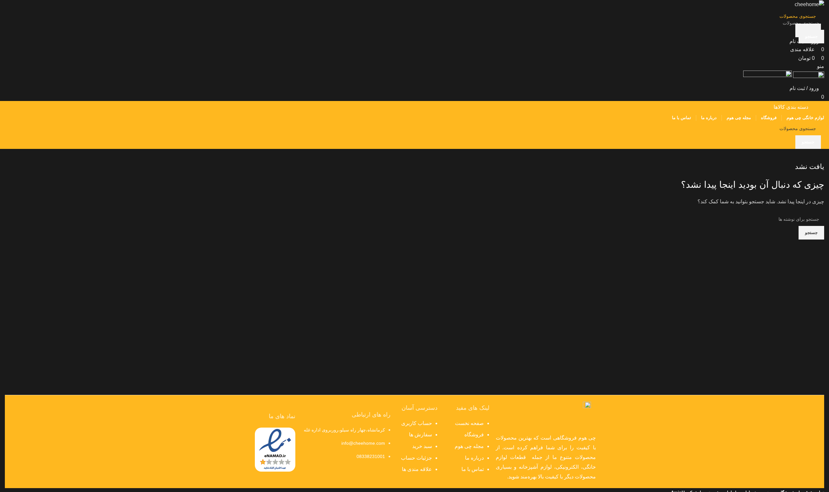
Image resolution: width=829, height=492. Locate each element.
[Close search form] (821, 8)
